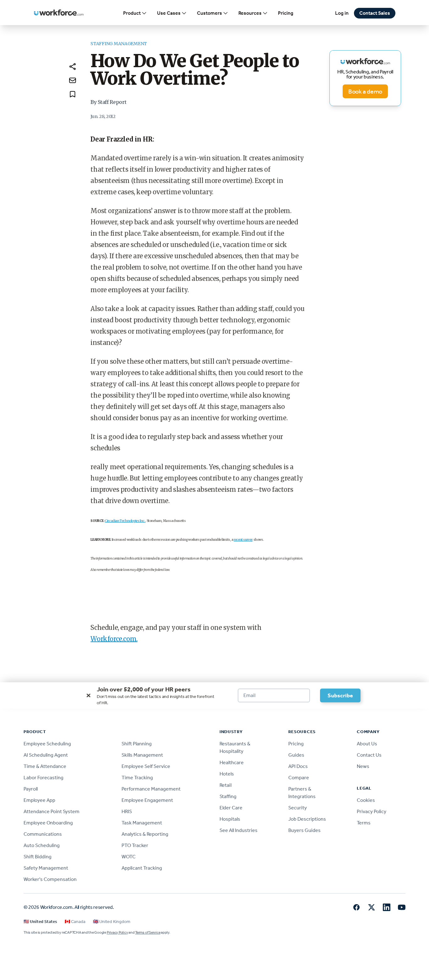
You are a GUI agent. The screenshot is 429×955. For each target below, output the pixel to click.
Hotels (227, 774)
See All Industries (239, 830)
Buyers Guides (304, 830)
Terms (364, 823)
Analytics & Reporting (145, 834)
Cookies (366, 800)
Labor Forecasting (43, 778)
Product (132, 13)
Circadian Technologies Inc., (125, 521)
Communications (43, 834)
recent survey (243, 540)
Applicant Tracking (142, 868)
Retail (225, 785)
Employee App (39, 800)
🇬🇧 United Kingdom (111, 921)
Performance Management (151, 789)
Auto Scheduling (42, 845)
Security (297, 808)
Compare (298, 778)
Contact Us (369, 755)
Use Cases (169, 13)
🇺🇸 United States (40, 921)
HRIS (127, 811)
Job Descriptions (307, 819)
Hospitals (230, 819)
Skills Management (142, 755)
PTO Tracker (135, 845)
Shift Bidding (38, 857)
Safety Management (46, 868)
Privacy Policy (371, 811)
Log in (342, 13)
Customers (209, 13)
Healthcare (232, 762)
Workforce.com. (113, 639)
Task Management (142, 823)
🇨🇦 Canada (75, 921)
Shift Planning (137, 744)
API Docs (298, 766)
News (363, 766)
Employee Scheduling (47, 744)
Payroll (31, 789)
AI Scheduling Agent (46, 755)
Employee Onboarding (48, 823)
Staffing (228, 796)
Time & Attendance (45, 766)
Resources (250, 13)
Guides (296, 755)
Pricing (285, 13)
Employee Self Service (146, 766)
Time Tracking (137, 778)
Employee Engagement (147, 800)
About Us (367, 744)
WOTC (129, 857)
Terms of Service (147, 932)
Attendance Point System (51, 811)
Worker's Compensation (50, 879)
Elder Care (231, 808)
